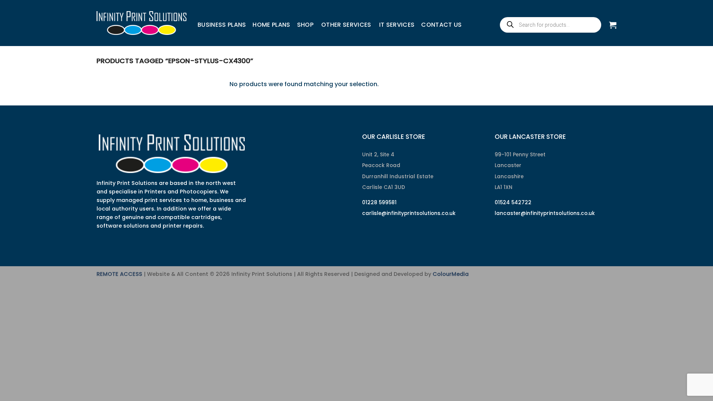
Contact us (441, 24)
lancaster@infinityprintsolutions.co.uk (545, 213)
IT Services (397, 24)
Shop (305, 24)
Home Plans (271, 24)
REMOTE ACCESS (119, 274)
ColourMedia (451, 274)
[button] (612, 25)
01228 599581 (379, 202)
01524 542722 (513, 202)
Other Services (346, 24)
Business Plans (222, 24)
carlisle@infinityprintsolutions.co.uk (409, 213)
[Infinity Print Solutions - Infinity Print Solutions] (141, 23)
